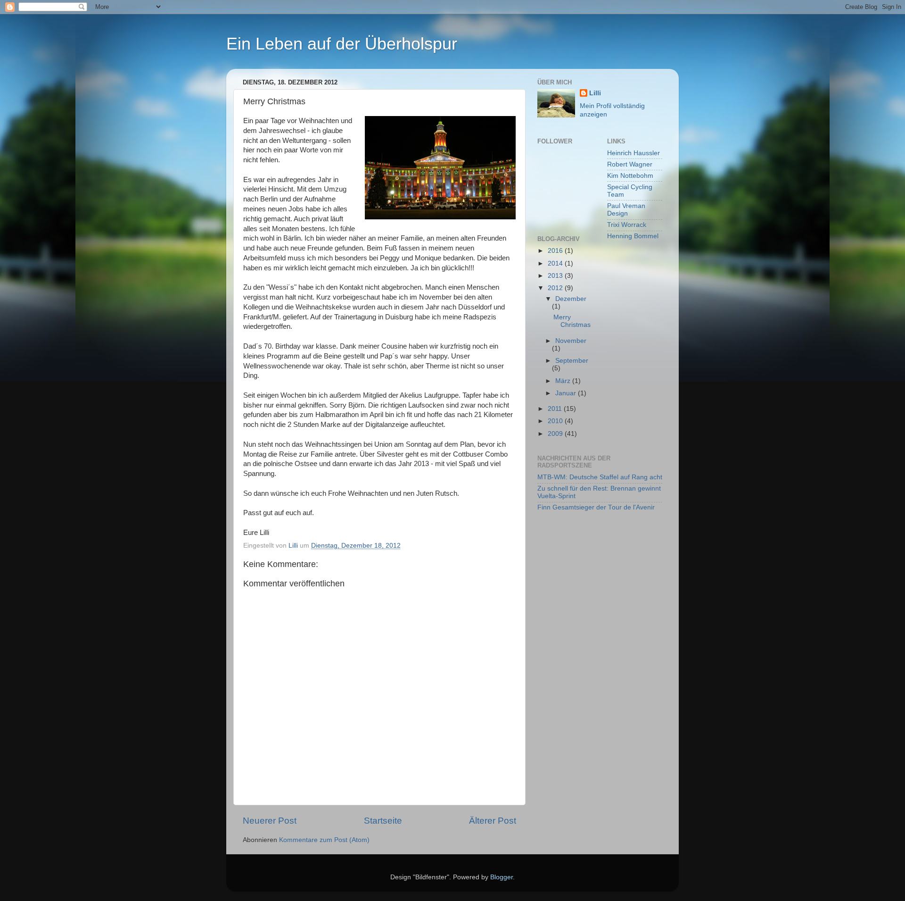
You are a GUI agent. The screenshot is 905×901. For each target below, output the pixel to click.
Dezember (570, 298)
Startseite (383, 821)
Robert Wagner (629, 164)
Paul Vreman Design (626, 209)
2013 (556, 275)
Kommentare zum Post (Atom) (324, 839)
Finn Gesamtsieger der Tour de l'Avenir (596, 507)
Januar (566, 393)
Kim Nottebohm (630, 175)
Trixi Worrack (626, 224)
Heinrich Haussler (633, 153)
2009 (556, 433)
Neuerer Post (269, 821)
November (570, 340)
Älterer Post (492, 821)
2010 (556, 421)
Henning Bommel (632, 236)
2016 (556, 250)
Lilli (595, 93)
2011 (556, 408)
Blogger (501, 877)
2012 (556, 288)
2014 (556, 263)
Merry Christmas (572, 321)
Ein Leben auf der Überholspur (341, 43)
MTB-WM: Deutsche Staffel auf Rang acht (599, 477)
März (563, 380)
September (571, 360)
